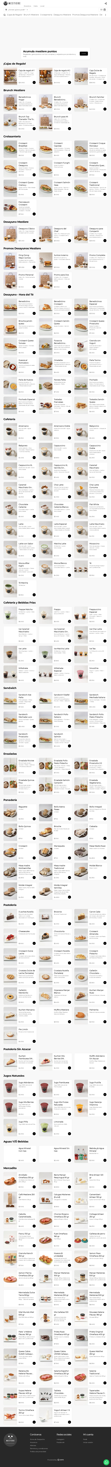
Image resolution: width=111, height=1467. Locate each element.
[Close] (106, 709)
